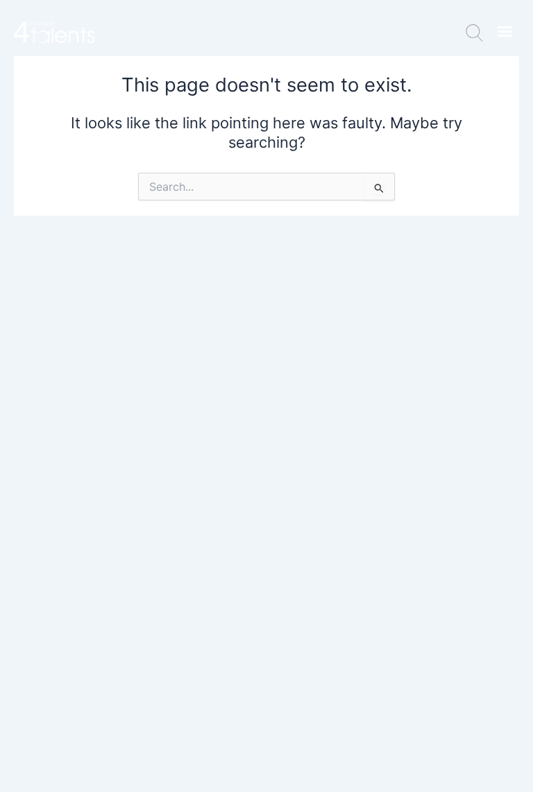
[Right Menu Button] (504, 31)
